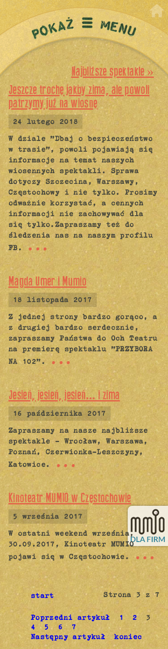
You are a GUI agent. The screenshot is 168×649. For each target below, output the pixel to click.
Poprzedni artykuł (70, 617)
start (42, 595)
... (38, 246)
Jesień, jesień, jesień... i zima (64, 395)
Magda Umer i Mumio (47, 281)
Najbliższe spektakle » (112, 71)
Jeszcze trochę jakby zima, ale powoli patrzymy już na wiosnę (79, 96)
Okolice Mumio (37, 4)
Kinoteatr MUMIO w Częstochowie (70, 498)
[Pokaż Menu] (84, 28)
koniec (128, 636)
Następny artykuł (68, 636)
